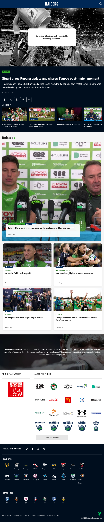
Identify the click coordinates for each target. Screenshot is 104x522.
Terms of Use (6, 515)
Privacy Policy (17, 515)
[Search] (100, 3)
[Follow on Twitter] (38, 449)
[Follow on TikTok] (27, 449)
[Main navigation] (3, 4)
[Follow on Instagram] (44, 449)
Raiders (6, 72)
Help (34, 515)
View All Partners (52, 437)
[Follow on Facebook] (33, 449)
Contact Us (41, 515)
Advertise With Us (53, 515)
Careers (27, 515)
